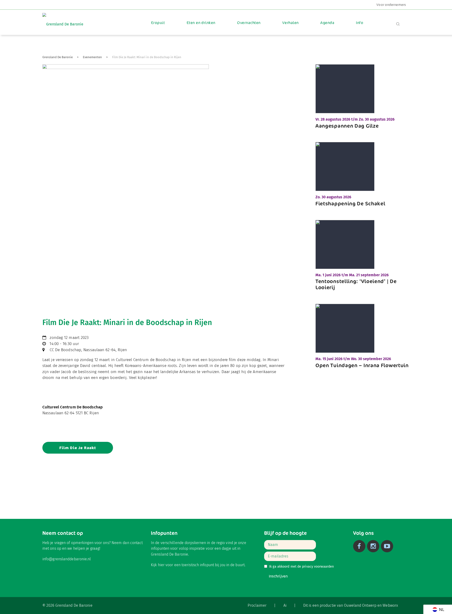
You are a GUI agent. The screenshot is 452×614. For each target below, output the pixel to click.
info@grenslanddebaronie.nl (66, 559)
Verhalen (290, 22)
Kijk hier (158, 565)
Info (359, 22)
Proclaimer (257, 605)
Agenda (327, 22)
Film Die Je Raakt (77, 447)
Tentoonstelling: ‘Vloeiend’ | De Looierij (355, 284)
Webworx (390, 605)
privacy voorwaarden (318, 567)
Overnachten (248, 22)
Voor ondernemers (391, 5)
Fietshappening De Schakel (350, 203)
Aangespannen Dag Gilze (347, 125)
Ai (285, 605)
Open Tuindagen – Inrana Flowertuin (362, 365)
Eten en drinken (201, 22)
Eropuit (158, 22)
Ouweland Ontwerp (360, 605)
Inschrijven (278, 576)
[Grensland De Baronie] (62, 21)
